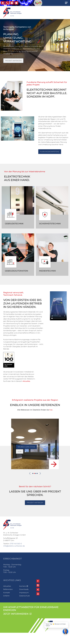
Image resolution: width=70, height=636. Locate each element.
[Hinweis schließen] (45, 622)
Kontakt (6, 593)
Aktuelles (26, 381)
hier (50, 410)
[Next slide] (40, 473)
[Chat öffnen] (65, 631)
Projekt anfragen (13, 61)
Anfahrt (6, 596)
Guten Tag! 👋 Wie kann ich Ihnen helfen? (56, 625)
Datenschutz (24, 596)
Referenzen (8, 589)
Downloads (24, 589)
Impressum (24, 593)
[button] (32, 473)
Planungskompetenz (49, 152)
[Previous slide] (30, 473)
